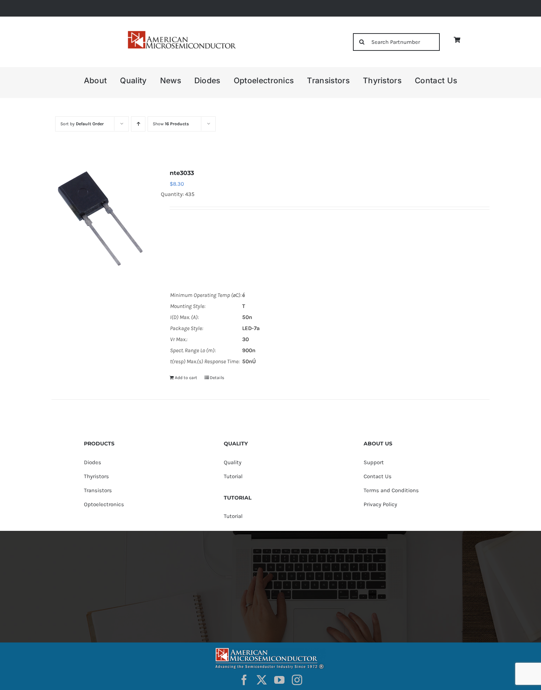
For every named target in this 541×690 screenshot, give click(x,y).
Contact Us (378, 476)
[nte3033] (102, 218)
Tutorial (233, 476)
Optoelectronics (104, 504)
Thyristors (96, 476)
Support (374, 462)
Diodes (92, 462)
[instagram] (297, 680)
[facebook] (244, 680)
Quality (232, 462)
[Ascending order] (138, 124)
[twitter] (262, 680)
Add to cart (186, 377)
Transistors (98, 490)
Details (217, 377)
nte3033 (182, 172)
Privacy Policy (380, 504)
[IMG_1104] (181, 33)
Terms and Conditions (391, 490)
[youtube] (279, 680)
